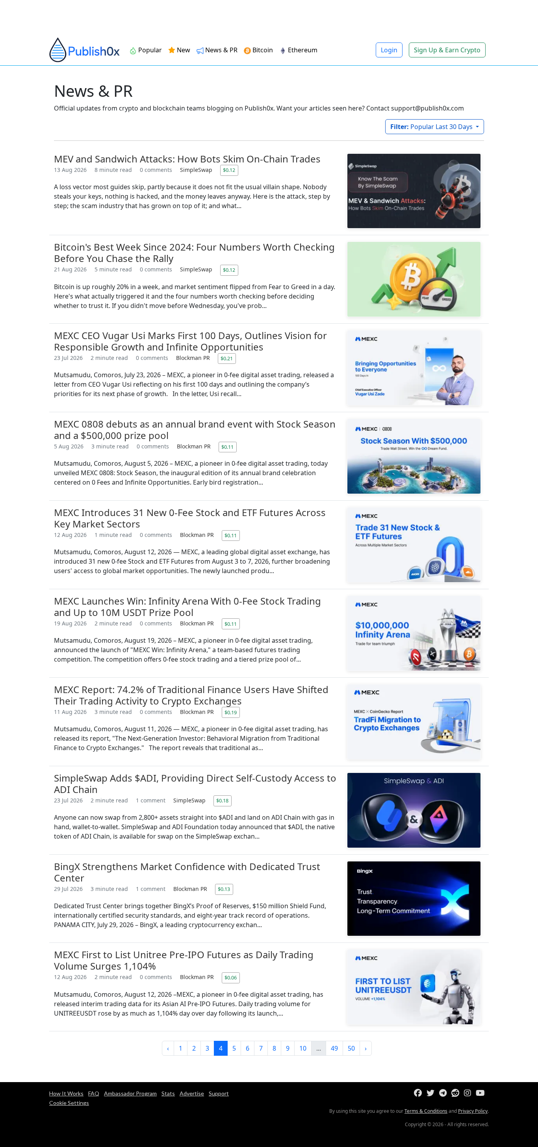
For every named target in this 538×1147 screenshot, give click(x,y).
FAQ (93, 1093)
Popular (149, 50)
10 (302, 1048)
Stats (168, 1093)
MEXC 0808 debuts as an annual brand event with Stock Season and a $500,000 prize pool (195, 429)
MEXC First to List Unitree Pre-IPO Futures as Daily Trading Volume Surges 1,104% (184, 960)
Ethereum (301, 50)
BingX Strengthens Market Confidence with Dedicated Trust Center (187, 872)
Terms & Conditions (425, 1111)
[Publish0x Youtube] (482, 1093)
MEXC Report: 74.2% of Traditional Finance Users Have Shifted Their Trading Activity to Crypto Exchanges (191, 695)
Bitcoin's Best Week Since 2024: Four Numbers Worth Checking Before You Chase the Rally (194, 252)
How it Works (66, 1093)
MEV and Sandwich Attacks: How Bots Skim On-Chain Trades (187, 158)
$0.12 (229, 169)
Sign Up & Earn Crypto (447, 50)
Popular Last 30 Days (432, 126)
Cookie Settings (69, 1102)
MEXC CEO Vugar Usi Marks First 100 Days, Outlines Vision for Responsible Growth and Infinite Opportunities (190, 341)
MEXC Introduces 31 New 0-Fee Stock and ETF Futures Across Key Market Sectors (190, 518)
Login (389, 50)
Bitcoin (262, 50)
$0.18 (222, 800)
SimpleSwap (197, 169)
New (182, 50)
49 (334, 1048)
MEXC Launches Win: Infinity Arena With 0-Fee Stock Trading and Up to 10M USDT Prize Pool (187, 606)
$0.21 (227, 358)
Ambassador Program (130, 1093)
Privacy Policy (473, 1111)
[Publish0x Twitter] (432, 1093)
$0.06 (230, 977)
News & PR (220, 50)
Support (219, 1093)
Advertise (192, 1093)
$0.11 (227, 446)
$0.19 (230, 712)
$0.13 (224, 889)
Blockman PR (193, 357)
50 (351, 1048)
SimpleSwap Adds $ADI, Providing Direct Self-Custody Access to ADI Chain (195, 783)
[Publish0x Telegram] (444, 1093)
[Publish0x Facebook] (419, 1093)
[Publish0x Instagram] (469, 1093)
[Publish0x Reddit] (457, 1093)
